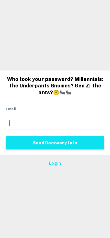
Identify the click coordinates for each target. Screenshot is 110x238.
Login (55, 163)
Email (11, 109)
